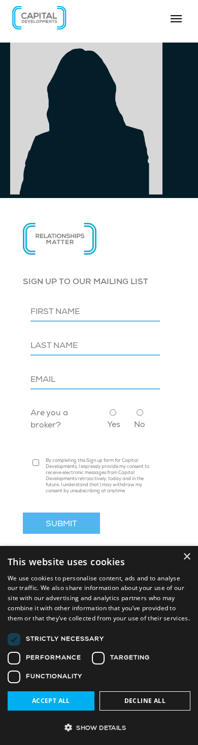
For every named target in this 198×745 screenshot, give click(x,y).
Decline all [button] (145, 700)
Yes (113, 425)
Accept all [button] (51, 700)
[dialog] (99, 645)
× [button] (186, 557)
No (139, 425)
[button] (99, 727)
